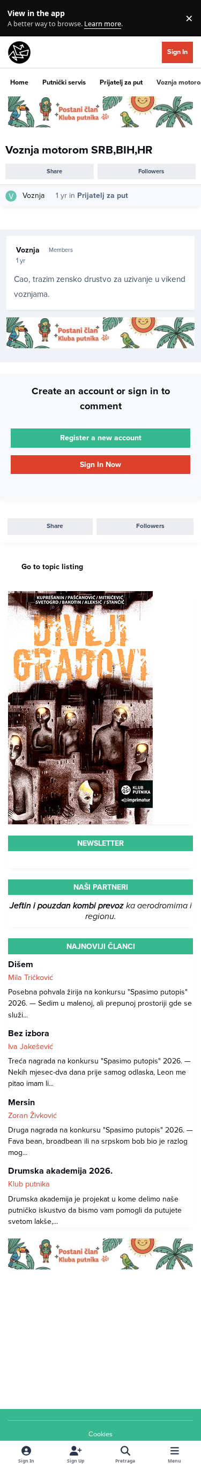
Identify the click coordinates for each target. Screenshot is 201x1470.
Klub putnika (29, 1184)
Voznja (33, 195)
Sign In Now (100, 464)
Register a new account (101, 437)
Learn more (20, 18)
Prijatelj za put (102, 195)
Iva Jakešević (30, 1046)
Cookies (100, 1434)
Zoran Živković (32, 1115)
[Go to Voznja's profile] (11, 196)
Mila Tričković (30, 977)
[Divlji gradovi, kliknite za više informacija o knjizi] (80, 596)
